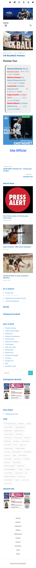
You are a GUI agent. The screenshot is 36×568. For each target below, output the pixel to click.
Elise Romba (7, 441)
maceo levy (7, 462)
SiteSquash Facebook (11, 314)
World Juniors (9, 339)
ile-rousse (7, 452)
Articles (18, 522)
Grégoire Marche (20, 448)
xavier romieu (8, 483)
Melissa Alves (20, 466)
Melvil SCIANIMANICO (10, 469)
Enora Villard (7, 445)
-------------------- (11, 295)
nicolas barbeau (8, 473)
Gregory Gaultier (8, 448)
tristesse (17, 480)
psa (26, 473)
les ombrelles (7, 459)
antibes (29, 423)
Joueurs (18, 542)
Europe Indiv (9, 293)
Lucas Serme (17, 459)
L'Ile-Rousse (9, 344)
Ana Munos (21, 423)
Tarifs (18, 554)
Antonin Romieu (8, 427)
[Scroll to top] (33, 565)
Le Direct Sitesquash (12, 301)
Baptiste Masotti (19, 431)
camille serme (8, 438)
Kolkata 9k (8, 333)
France (15, 445)
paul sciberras (19, 473)
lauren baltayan (23, 455)
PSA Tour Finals (10, 347)
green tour (23, 445)
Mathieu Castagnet (9, 466)
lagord (14, 455)
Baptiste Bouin (8, 431)
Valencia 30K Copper (12, 331)
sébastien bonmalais (9, 476)
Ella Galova (16, 441)
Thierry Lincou (21, 476)
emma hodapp (25, 441)
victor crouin (25, 480)
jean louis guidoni (16, 452)
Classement (18, 534)
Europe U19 (9, 361)
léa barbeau (26, 459)
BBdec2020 (21, 53)
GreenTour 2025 (10, 366)
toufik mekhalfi (8, 480)
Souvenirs (18, 546)
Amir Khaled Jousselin (10, 423)
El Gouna (8, 358)
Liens (18, 550)
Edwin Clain (27, 438)
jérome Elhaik (27, 452)
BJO (6, 363)
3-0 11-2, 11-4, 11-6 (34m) (17, 97)
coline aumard (18, 438)
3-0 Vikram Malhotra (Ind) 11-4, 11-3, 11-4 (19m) (17, 106)
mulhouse (20, 469)
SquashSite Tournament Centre (15, 298)
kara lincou (7, 455)
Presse (18, 538)
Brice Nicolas (19, 434)
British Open (9, 350)
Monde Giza (9, 352)
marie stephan (16, 462)
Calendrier (18, 526)
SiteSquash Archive (11, 414)
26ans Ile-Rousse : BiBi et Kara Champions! (17, 247)
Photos (18, 530)
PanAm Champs (10, 328)
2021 (15, 53)
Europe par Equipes (11, 355)
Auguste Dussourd (20, 427)
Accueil (18, 518)
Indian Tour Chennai (11, 341)
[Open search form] (30, 25)
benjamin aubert (8, 434)
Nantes (28, 469)
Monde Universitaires (12, 336)
